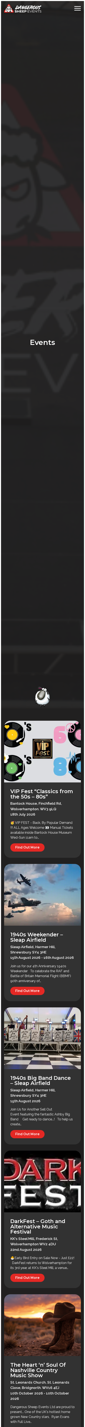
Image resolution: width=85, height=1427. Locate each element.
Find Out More (27, 847)
